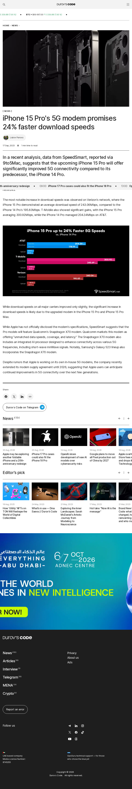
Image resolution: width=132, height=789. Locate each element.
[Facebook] (6, 396)
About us (73, 657)
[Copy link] (30, 396)
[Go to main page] (17, 637)
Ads (69, 662)
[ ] (7, 111)
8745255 (7, 762)
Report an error (15, 709)
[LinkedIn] (22, 396)
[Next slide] (128, 418)
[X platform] (14, 396)
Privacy (72, 653)
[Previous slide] (119, 418)
